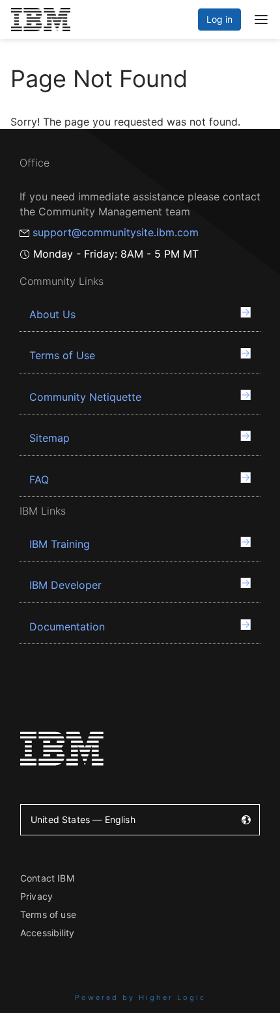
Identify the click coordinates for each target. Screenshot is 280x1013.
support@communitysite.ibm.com (116, 232)
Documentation (67, 626)
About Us (52, 314)
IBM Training (59, 543)
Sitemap (49, 437)
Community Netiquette (85, 396)
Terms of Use (62, 355)
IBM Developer (65, 584)
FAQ (39, 479)
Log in (219, 19)
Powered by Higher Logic (140, 997)
